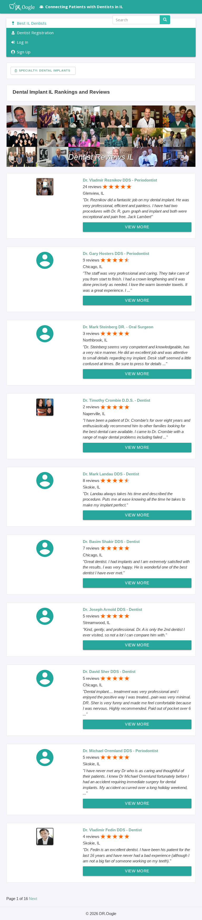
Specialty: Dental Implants (44, 70)
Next (33, 898)
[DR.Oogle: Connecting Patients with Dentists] (19, 6)
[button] (186, 19)
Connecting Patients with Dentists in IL (84, 6)
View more (137, 227)
